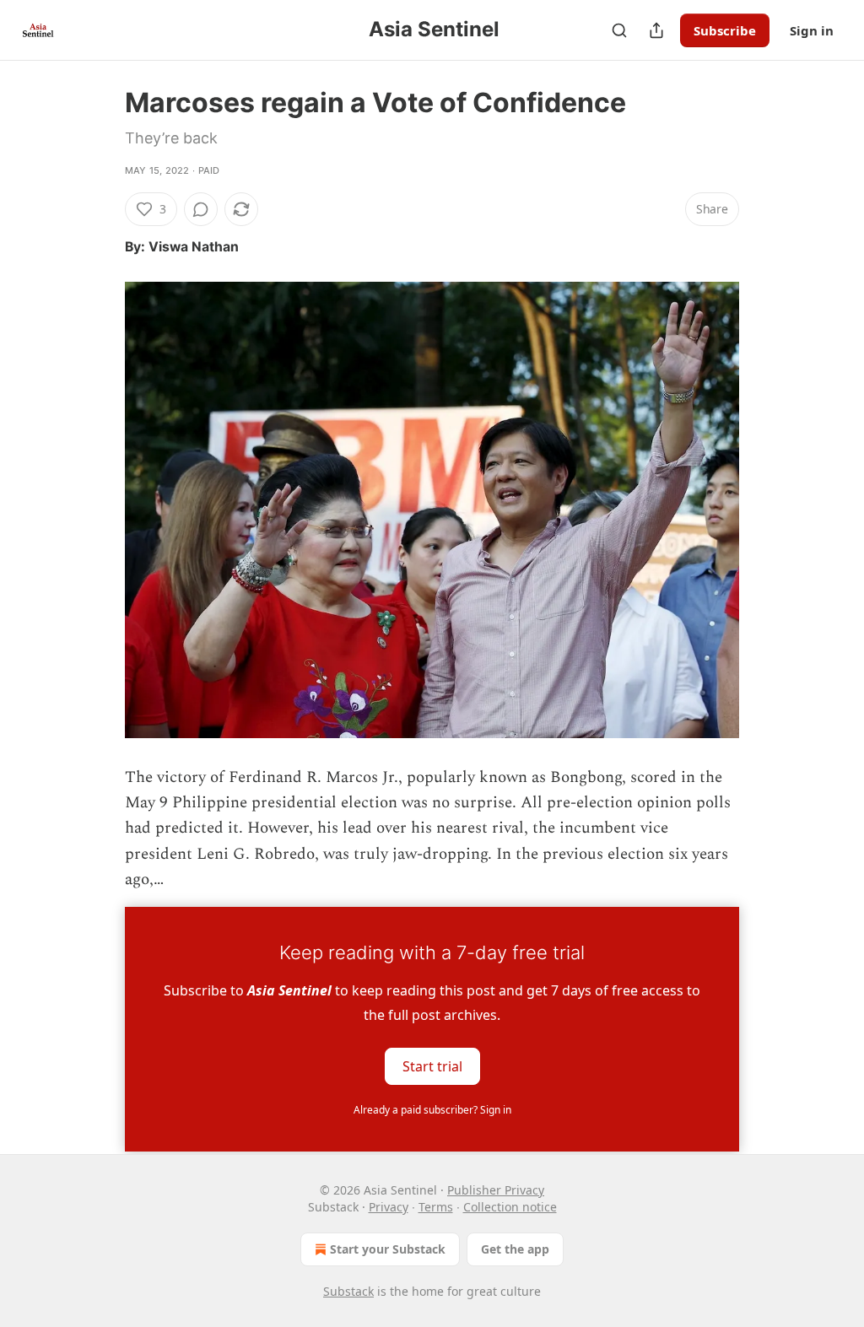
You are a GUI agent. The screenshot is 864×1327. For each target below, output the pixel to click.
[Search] (619, 30)
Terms (435, 1207)
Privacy (388, 1207)
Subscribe (725, 30)
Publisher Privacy (495, 1190)
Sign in (812, 30)
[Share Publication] (656, 30)
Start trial (432, 1065)
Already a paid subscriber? (432, 1110)
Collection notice (510, 1207)
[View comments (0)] (201, 209)
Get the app (515, 1249)
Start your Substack (388, 1249)
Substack (348, 1291)
